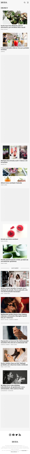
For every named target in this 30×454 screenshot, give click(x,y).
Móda (2, 293)
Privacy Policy (24, 450)
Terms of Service (14, 451)
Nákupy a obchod (4, 319)
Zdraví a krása (4, 184)
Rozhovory (10, 390)
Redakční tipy (3, 164)
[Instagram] (10, 435)
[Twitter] (17, 435)
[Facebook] (13, 435)
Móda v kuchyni (4, 29)
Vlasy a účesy (7, 366)
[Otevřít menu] (27, 2)
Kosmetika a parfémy (13, 319)
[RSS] (20, 435)
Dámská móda (7, 293)
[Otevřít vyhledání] (24, 2)
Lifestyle (3, 51)
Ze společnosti (4, 390)
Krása (2, 366)
